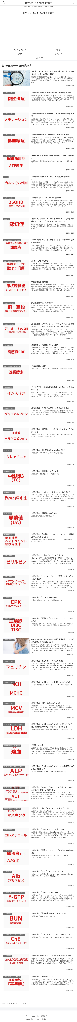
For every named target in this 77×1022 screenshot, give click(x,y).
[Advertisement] (38, 33)
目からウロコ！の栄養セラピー (38, 3)
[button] (71, 502)
